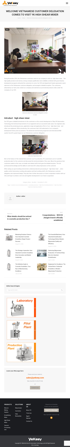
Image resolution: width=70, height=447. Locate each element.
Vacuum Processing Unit (7, 427)
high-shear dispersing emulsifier (35, 186)
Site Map (36, 445)
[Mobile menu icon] (67, 3)
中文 (32, 445)
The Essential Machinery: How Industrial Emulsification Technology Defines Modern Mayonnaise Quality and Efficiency (56, 239)
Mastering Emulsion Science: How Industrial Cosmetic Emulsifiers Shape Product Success (23, 238)
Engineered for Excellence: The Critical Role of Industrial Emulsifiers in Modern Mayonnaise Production (56, 267)
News (7, 29)
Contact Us (29, 421)
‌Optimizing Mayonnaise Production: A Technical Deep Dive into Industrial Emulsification (56, 254)
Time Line (29, 413)
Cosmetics (18, 411)
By (34, 182)
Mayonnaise (18, 408)
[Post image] (9, 237)
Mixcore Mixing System (6, 410)
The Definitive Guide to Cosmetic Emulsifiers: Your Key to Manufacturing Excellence (23, 267)
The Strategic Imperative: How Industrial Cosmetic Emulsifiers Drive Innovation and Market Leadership (24, 254)
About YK (28, 410)
